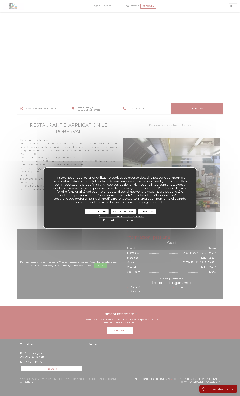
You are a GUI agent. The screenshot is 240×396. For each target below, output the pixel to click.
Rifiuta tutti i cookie (123, 211)
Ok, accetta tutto (97, 211)
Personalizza (147, 211)
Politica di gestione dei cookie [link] (120, 220)
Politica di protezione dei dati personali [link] (121, 216)
